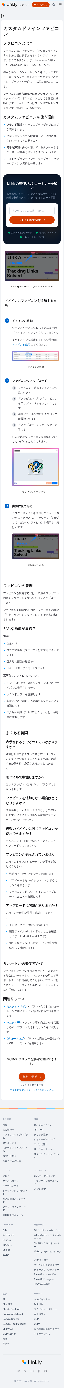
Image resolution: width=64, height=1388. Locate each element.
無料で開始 (30, 1076)
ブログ (6, 1175)
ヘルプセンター (42, 1299)
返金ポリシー (41, 1314)
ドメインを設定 (21, 344)
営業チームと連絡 (12, 1160)
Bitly (5, 1230)
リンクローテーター (44, 1149)
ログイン (24, 4)
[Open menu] (60, 5)
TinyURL (7, 1244)
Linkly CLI (8, 1328)
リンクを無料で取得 (30, 219)
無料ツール (39, 1224)
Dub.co (6, 1249)
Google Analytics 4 (13, 1314)
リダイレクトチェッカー (46, 1264)
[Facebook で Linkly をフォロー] (39, 1371)
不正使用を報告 (42, 1333)
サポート (38, 1293)
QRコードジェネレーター (47, 1230)
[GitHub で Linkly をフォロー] (45, 1371)
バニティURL (14, 1022)
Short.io (7, 1240)
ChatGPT (7, 1304)
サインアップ (41, 4)
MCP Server (9, 1333)
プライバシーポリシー (45, 1309)
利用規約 (38, 1304)
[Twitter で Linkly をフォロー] (25, 1371)
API (4, 1299)
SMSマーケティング (44, 1175)
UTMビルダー (41, 1259)
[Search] (54, 5)
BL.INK (6, 1254)
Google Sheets (11, 1319)
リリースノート (11, 1185)
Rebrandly (8, 1235)
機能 (36, 1119)
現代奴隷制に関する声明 (46, 1328)
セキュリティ (9, 1142)
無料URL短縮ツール (13, 1215)
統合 (5, 1293)
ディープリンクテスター (46, 1269)
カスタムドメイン (17, 1006)
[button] (35, 359)
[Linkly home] (9, 4)
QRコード (39, 1129)
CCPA (37, 1323)
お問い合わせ (9, 1155)
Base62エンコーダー (45, 1274)
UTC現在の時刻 (42, 1284)
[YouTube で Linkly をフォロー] (32, 1371)
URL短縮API (40, 1188)
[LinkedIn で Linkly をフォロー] (19, 1371)
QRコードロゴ (15, 1038)
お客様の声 (8, 1129)
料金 (5, 1124)
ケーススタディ (11, 1180)
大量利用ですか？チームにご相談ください (32, 1089)
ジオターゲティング (44, 1139)
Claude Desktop (11, 1309)
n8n (5, 1338)
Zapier (6, 1343)
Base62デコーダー (44, 1279)
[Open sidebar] (2, 14)
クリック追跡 (41, 1134)
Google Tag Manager (14, 1323)
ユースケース (40, 1170)
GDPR (37, 1319)
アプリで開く (41, 1144)
